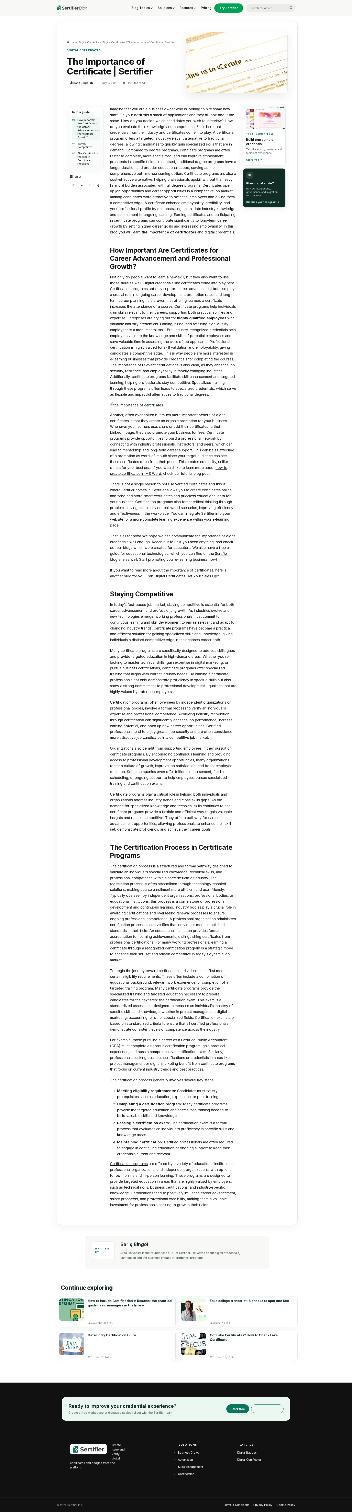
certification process (135, 866)
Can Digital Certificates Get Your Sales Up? (182, 576)
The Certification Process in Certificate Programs (87, 158)
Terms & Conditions (236, 1505)
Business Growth (189, 1452)
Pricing (206, 8)
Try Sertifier (229, 8)
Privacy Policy (262, 1505)
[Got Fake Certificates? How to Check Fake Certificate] (193, 1344)
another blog (120, 576)
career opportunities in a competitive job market (192, 191)
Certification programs (129, 1164)
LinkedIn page (122, 432)
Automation (185, 1459)
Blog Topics (140, 8)
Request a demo (267, 1409)
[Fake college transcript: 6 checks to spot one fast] (193, 1310)
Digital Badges (247, 1452)
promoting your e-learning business (178, 559)
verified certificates (191, 484)
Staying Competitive (84, 145)
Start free (238, 1409)
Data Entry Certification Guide (112, 1335)
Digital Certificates (114, 42)
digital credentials (219, 232)
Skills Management (190, 1466)
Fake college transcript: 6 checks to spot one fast (249, 1301)
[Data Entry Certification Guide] (71, 1344)
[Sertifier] (72, 7)
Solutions (165, 8)
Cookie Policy (285, 1505)
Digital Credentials (90, 42)
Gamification (186, 1474)
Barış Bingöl (81, 82)
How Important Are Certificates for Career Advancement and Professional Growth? (88, 128)
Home (73, 42)
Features (186, 8)
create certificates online (211, 490)
